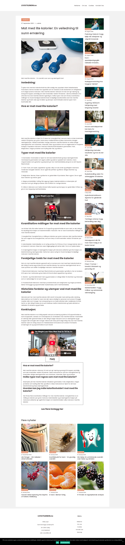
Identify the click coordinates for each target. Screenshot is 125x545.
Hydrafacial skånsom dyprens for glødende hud (93, 197)
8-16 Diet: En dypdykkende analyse (90, 495)
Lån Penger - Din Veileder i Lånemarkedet (31, 458)
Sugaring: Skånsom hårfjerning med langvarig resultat (92, 105)
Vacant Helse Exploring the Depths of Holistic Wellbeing (34, 495)
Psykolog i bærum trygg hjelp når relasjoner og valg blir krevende (94, 36)
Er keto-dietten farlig (57, 495)
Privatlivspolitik (65, 542)
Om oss (84, 6)
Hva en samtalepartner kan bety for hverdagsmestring (94, 129)
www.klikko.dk (47, 533)
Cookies (91, 6)
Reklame (77, 6)
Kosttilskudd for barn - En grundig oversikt (62, 458)
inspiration (88, 29)
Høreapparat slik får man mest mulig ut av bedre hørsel (93, 242)
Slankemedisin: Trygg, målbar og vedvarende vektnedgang (93, 290)
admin (39, 23)
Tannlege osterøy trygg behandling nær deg (94, 220)
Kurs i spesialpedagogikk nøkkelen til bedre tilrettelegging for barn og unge (93, 60)
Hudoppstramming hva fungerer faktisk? (94, 82)
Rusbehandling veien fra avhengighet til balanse (94, 175)
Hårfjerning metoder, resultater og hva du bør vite (94, 152)
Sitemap (79, 532)
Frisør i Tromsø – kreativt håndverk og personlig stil (93, 266)
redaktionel (25, 19)
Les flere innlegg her (52, 409)
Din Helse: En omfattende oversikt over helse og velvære (90, 458)
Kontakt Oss (100, 6)
